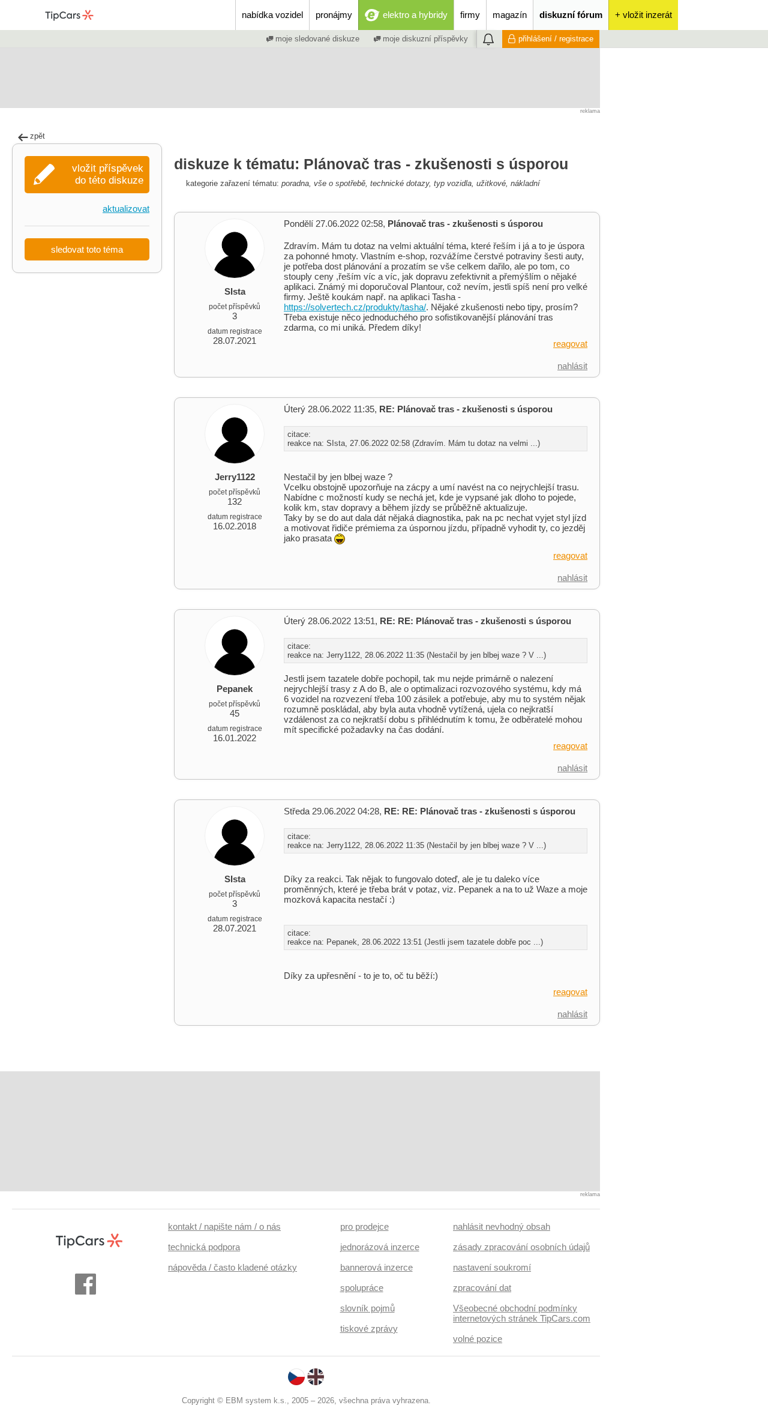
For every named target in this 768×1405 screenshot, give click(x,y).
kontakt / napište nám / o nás (224, 1226)
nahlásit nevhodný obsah (501, 1226)
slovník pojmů (367, 1308)
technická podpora (204, 1247)
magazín (510, 15)
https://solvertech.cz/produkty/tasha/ (355, 307)
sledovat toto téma (87, 249)
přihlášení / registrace (555, 38)
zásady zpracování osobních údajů (521, 1247)
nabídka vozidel (272, 15)
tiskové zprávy (369, 1328)
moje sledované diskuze (316, 38)
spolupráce (361, 1288)
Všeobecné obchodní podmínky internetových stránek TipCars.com (521, 1313)
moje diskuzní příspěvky (424, 38)
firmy (470, 15)
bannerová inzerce (376, 1267)
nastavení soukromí (492, 1267)
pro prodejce (364, 1226)
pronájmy (334, 15)
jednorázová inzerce (379, 1247)
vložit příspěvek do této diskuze (107, 174)
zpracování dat (482, 1288)
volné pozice (477, 1339)
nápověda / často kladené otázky (232, 1267)
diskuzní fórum (570, 15)
